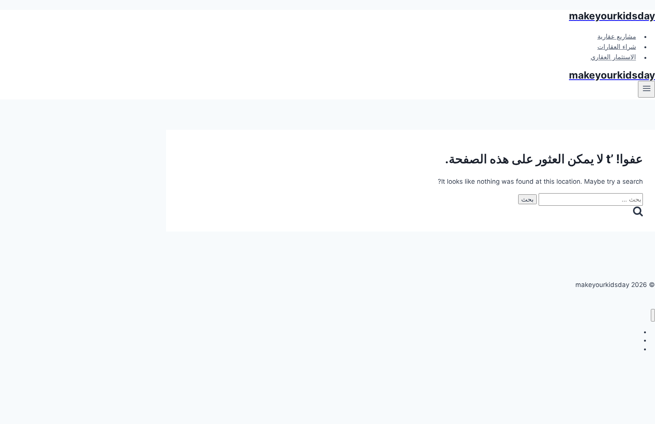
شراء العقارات (616, 46)
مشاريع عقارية (616, 36)
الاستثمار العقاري (613, 57)
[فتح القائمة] (646, 89)
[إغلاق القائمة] (653, 315)
